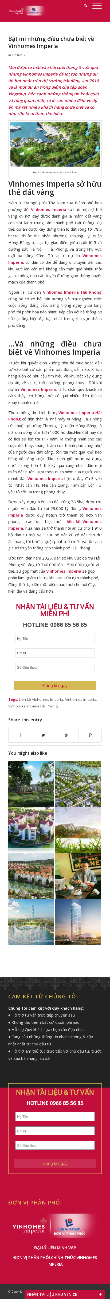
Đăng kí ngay (55, 685)
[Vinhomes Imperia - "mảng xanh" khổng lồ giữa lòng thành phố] (31, 784)
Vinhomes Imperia (80, 699)
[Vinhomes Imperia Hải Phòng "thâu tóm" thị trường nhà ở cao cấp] (78, 922)
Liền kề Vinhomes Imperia (41, 699)
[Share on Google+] (66, 735)
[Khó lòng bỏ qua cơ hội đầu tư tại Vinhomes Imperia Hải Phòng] (31, 830)
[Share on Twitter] (43, 735)
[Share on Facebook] (20, 735)
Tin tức (17, 55)
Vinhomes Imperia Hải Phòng (33, 706)
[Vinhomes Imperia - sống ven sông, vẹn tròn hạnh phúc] (78, 830)
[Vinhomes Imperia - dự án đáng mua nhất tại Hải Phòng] (31, 876)
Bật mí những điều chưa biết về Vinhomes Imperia (51, 42)
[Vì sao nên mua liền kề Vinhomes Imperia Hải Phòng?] (78, 784)
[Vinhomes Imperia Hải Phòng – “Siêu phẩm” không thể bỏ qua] (78, 876)
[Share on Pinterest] (89, 735)
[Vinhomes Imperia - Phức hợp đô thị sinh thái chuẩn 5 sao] (31, 922)
